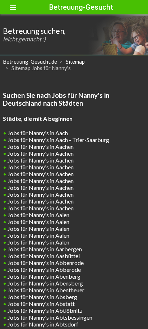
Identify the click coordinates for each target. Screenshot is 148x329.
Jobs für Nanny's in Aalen (37, 214)
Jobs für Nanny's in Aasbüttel (43, 255)
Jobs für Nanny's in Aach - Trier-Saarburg (57, 139)
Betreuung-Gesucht (81, 7)
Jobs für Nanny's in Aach (37, 132)
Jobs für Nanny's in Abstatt (40, 303)
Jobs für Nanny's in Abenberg (43, 276)
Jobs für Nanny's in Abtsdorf (42, 324)
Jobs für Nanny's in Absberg (41, 296)
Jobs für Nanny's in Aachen (40, 146)
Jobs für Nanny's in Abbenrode (45, 262)
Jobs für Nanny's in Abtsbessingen (49, 317)
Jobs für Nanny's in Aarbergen (44, 249)
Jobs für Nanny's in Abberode (43, 269)
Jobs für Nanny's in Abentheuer (45, 290)
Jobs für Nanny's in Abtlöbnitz (44, 310)
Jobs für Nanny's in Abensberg (44, 283)
